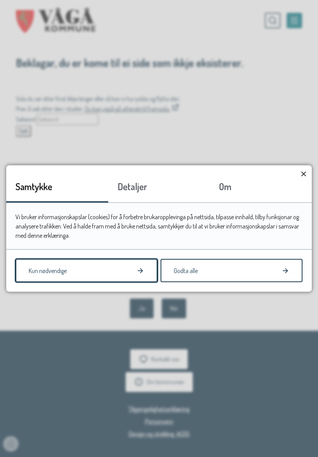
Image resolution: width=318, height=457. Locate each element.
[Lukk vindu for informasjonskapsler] (303, 173)
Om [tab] (225, 186)
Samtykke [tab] (34, 186)
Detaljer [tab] (132, 186)
